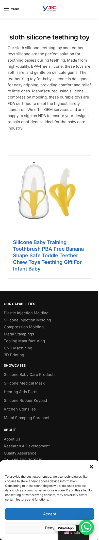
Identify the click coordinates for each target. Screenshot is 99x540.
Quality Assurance (20, 453)
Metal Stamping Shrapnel (26, 417)
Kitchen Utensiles (20, 409)
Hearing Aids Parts (20, 391)
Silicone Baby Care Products (30, 374)
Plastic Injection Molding (26, 312)
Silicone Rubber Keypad (25, 400)
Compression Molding (24, 326)
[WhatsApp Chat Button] (86, 527)
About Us (12, 439)
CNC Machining (18, 348)
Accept (49, 513)
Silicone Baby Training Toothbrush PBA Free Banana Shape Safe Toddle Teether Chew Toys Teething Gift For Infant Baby (48, 255)
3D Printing (14, 354)
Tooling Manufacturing (24, 340)
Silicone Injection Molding (27, 320)
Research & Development (27, 446)
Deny (49, 527)
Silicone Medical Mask (24, 383)
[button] (91, 466)
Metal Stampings (19, 334)
